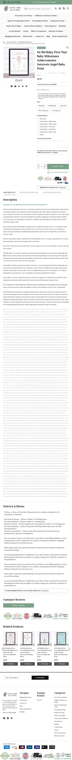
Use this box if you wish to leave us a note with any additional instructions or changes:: (52, 151)
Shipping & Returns (12, 36)
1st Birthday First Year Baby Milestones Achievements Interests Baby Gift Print (44, 652)
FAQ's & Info (27, 36)
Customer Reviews (51, 192)
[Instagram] (7, 718)
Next (69, 649)
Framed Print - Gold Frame (48, 129)
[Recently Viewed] (64, 8)
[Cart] (68, 8)
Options (10, 664)
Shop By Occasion (56, 31)
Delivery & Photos (29, 192)
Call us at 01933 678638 (9, 712)
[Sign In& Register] (56, 8)
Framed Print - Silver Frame (48, 132)
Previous (3, 649)
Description (9, 192)
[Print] (19, 86)
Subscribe (40, 678)
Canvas (42, 134)
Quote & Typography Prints (18, 21)
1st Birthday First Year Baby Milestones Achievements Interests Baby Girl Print (10, 652)
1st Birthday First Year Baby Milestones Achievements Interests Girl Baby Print (27, 652)
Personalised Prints (40, 21)
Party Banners (50, 26)
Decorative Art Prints (23, 16)
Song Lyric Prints (57, 21)
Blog (48, 36)
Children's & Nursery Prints (46, 16)
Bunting (62, 26)
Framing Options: (42, 115)
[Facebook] (11, 86)
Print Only (43, 119)
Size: (39, 102)
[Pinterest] (26, 86)
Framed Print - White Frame (48, 124)
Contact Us (39, 36)
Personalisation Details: (44, 138)
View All (39, 700)
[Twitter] (22, 86)
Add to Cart (58, 166)
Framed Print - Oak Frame (47, 126)
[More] (32, 15)
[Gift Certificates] (60, 8)
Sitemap (22, 712)
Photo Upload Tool (59, 36)
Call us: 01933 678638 (13, 2)
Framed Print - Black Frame (48, 121)
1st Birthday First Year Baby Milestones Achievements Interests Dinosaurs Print (61, 652)
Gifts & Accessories (38, 31)
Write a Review (18, 605)
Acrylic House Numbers (33, 26)
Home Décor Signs (13, 26)
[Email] (15, 86)
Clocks (25, 31)
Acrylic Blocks (14, 31)
